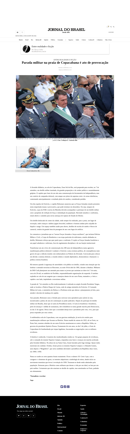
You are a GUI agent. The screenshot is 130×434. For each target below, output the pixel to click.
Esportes (71, 40)
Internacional (61, 427)
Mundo (21, 40)
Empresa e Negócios (83, 429)
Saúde (77, 40)
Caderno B (91, 40)
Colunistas (99, 40)
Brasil (26, 40)
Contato (60, 430)
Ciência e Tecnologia (83, 413)
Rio (32, 40)
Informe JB (38, 40)
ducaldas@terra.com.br (39, 51)
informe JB (61, 416)
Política (53, 40)
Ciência (84, 40)
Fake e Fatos (108, 40)
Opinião (46, 40)
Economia (60, 40)
